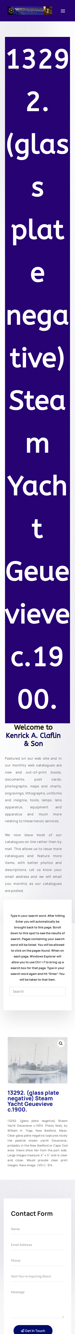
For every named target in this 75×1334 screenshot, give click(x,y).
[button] (61, 1043)
